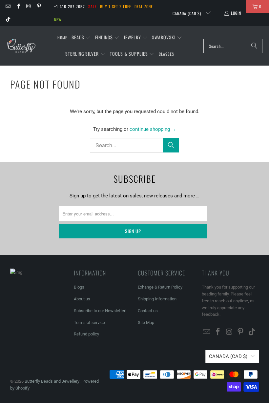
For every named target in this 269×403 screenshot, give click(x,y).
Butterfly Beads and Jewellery (52, 381)
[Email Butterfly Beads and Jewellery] (7, 6)
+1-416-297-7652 (69, 6)
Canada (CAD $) (187, 13)
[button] (81, 38)
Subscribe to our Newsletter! (100, 310)
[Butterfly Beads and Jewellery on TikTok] (7, 19)
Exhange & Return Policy (160, 287)
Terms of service (89, 322)
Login (236, 13)
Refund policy (86, 334)
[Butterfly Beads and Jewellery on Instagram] (28, 6)
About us (82, 298)
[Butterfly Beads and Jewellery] (21, 45)
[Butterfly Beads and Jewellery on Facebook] (18, 6)
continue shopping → (153, 129)
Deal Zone (143, 6)
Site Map (146, 322)
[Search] (254, 46)
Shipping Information (157, 298)
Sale (92, 6)
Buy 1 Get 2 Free (115, 6)
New (58, 19)
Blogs (79, 287)
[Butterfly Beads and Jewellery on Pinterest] (38, 6)
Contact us (148, 310)
